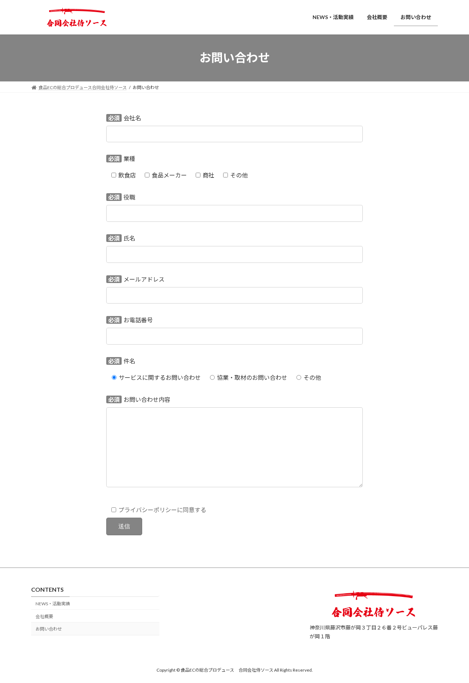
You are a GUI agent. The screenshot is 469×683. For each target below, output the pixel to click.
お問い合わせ (49, 629)
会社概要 (44, 616)
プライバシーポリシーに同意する (162, 509)
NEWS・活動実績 (53, 603)
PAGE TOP (451, 655)
